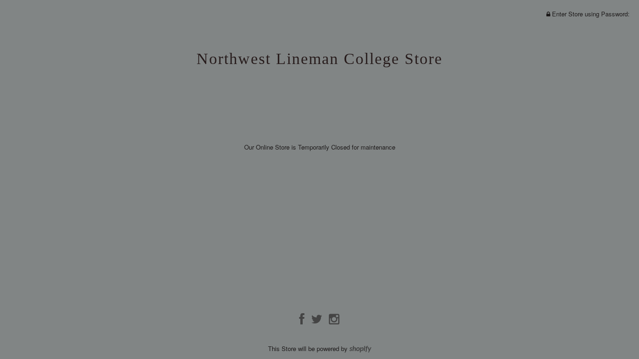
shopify (360, 349)
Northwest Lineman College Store (319, 58)
